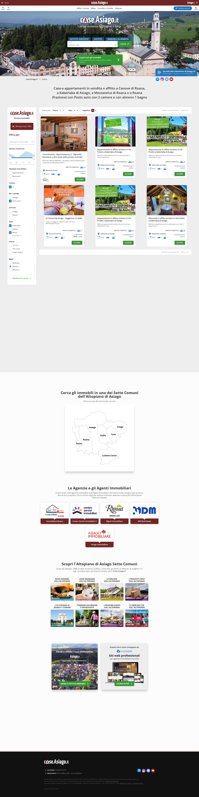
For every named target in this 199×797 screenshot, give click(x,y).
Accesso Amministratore (51, 789)
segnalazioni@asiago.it (112, 781)
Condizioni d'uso (138, 783)
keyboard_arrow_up (60, 110)
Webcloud (123, 783)
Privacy (129, 783)
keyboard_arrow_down (63, 110)
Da (11, 162)
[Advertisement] (21, 323)
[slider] (10, 157)
